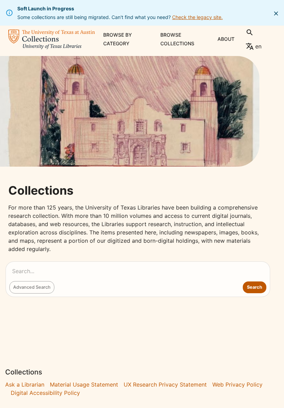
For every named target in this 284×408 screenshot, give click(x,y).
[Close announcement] (276, 13)
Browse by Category (117, 39)
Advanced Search (32, 287)
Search (254, 287)
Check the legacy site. (197, 17)
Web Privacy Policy (237, 384)
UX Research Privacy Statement (165, 384)
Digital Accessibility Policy (45, 392)
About (226, 39)
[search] (250, 32)
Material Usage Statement (84, 384)
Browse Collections (177, 39)
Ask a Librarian (24, 384)
